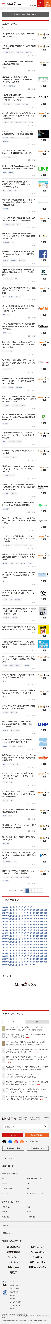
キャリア (5, 712)
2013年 (5, 944)
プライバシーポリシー (17, 1305)
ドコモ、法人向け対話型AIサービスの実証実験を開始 (19, 46)
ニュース (6, 1158)
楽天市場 (11, 297)
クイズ (29, 1211)
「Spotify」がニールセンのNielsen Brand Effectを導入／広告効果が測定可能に (18, 503)
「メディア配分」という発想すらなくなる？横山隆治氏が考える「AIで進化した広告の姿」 (27, 1050)
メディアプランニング (35, 1193)
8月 (31, 907)
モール (18, 297)
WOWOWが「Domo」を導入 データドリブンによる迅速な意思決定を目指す (18, 740)
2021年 (5, 921)
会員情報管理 (14, 1292)
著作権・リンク (15, 1285)
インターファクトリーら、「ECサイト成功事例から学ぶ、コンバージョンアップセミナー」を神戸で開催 (19, 793)
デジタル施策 (7, 1188)
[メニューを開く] (3, 3)
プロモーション (7, 104)
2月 (12, 907)
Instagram (6, 141)
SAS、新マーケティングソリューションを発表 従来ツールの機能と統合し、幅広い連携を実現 (19, 855)
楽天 (4, 297)
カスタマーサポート (8, 52)
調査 (12, 563)
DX (3, 1178)
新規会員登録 (38, 1135)
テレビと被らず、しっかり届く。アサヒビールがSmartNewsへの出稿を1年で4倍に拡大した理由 (24, 1028)
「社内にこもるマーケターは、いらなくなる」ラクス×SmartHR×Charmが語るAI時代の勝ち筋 (26, 1075)
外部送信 (13, 1308)
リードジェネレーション (14, 441)
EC (4, 190)
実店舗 (5, 665)
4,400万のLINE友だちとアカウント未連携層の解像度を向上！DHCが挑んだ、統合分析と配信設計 (26, 1097)
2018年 (5, 930)
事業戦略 (25, 104)
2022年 (5, 918)
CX (15, 190)
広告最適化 (12, 86)
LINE (4, 172)
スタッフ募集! (14, 1288)
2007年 (5, 962)
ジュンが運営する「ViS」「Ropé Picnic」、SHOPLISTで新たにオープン (17, 151)
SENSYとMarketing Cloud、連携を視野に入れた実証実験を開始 (18, 62)
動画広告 (5, 138)
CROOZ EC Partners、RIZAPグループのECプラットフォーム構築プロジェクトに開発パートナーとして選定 (19, 399)
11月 (42, 910)
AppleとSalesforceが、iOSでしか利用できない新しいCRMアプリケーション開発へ (18, 691)
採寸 (31, 545)
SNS (4, 387)
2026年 (5, 907)
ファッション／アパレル (9, 157)
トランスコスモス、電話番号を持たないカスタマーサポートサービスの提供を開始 (19, 219)
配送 (12, 877)
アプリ (9, 190)
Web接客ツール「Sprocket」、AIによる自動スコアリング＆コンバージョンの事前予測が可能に (19, 520)
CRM (4, 68)
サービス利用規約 (15, 1302)
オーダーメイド (7, 545)
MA (17, 764)
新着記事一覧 (8, 1166)
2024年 (5, 913)
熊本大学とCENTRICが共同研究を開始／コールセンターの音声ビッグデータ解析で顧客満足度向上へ (19, 236)
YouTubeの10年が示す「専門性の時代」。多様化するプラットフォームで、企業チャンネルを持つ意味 (27, 1068)
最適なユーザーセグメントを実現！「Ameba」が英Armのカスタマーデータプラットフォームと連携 (18, 79)
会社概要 (13, 1298)
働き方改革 (29, 52)
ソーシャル (17, 104)
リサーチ (5, 493)
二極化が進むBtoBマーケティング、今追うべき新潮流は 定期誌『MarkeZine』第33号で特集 (18, 644)
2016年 (5, 936)
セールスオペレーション (9, 457)
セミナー (5, 351)
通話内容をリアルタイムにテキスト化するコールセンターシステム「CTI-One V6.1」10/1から (19, 468)
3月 (15, 907)
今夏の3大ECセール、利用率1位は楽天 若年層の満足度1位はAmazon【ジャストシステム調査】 (18, 556)
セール (31, 122)
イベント (5, 122)
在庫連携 (5, 881)
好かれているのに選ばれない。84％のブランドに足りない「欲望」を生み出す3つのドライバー (27, 1082)
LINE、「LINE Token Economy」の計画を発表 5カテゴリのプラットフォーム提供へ (18, 167)
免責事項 (13, 1295)
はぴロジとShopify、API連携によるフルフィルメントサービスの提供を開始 (18, 871)
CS (16, 279)
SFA (4, 441)
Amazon (5, 563)
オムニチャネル (7, 861)
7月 (28, 907)
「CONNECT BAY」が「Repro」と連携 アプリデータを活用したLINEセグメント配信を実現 (18, 593)
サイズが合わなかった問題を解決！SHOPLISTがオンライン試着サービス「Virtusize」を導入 (16, 184)
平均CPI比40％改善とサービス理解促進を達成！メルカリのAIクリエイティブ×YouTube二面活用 (26, 1090)
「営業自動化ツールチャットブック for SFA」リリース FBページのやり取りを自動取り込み (18, 435)
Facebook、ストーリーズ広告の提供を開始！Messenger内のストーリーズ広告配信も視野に (18, 254)
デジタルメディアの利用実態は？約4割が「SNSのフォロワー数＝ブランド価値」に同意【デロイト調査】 (19, 487)
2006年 (5, 964)
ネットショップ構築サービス (18, 122)
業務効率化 (21, 746)
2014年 (5, 941)
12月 (46, 910)
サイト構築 (6, 405)
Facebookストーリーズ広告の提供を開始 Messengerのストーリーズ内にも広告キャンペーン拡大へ (18, 380)
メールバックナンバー (33, 1141)
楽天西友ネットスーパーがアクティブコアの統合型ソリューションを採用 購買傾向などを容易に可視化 (19, 757)
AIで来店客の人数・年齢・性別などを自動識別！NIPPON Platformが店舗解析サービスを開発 (19, 575)
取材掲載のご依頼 (37, 1148)
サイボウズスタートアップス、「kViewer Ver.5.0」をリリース (18, 34)
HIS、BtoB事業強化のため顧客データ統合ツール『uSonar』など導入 (18, 675)
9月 (34, 910)
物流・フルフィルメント (22, 877)
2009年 (5, 956)
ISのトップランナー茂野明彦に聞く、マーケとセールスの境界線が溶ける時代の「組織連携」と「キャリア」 (27, 1058)
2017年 (5, 933)
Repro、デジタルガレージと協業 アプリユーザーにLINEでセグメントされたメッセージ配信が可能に (18, 775)
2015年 (5, 939)
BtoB (10, 333)
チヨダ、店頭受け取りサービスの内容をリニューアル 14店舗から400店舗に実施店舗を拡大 (19, 659)
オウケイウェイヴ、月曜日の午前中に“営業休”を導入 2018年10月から (18, 707)
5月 (22, 907)
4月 (19, 907)
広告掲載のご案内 (13, 1148)
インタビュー (7, 1207)
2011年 (5, 950)
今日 (14, 1022)
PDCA (5, 746)
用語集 (5, 1233)
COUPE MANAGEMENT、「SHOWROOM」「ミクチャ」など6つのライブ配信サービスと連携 (18, 97)
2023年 (5, 916)
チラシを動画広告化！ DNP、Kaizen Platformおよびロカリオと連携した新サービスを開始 (18, 724)
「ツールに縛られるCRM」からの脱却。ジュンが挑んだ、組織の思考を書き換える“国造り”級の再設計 (26, 1043)
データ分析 (6, 242)
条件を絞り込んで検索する (24, 14)
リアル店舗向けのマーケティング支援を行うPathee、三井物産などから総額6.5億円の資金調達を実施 (19, 417)
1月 (9, 907)
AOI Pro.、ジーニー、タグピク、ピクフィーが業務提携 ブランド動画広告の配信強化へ (19, 132)
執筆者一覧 (31, 1216)
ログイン (14, 1135)
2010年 (5, 953)
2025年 (5, 910)
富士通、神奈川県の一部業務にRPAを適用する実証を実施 (19, 838)
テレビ (4, 1183)
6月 (25, 907)
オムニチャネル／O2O (16, 665)
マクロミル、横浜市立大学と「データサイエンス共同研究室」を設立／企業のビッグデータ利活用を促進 (19, 202)
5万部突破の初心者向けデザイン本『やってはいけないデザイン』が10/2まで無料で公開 (19, 627)
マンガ (4, 1211)
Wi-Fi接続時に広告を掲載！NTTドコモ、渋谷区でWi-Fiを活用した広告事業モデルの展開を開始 (18, 362)
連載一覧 (5, 1216)
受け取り (27, 665)
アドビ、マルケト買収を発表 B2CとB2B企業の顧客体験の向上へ (19, 810)
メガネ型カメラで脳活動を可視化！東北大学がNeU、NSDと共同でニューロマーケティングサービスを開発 (19, 611)
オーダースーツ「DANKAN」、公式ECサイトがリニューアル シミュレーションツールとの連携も (18, 538)
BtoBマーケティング (34, 1178)
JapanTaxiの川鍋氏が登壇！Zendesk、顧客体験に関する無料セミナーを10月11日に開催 (18, 272)
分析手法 (14, 617)
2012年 (5, 947)
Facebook (13, 260)
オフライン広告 (15, 730)
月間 (37, 1022)
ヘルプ (12, 1282)
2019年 (5, 927)
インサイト (6, 1193)
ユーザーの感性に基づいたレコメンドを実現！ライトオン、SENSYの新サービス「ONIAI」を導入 (18, 308)
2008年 (5, 959)
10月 (38, 910)
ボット (18, 224)
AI (8, 315)
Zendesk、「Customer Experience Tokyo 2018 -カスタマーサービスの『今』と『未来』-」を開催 (18, 344)
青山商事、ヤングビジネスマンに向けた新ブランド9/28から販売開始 (19, 826)
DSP (4, 333)
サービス (5, 877)
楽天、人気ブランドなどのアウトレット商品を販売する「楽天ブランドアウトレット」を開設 (19, 290)
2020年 (5, 924)
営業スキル (20, 52)
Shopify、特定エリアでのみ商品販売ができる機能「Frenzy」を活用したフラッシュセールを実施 (18, 115)
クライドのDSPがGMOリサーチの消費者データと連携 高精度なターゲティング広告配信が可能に (18, 326)
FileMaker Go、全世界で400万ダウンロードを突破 (18, 451)
